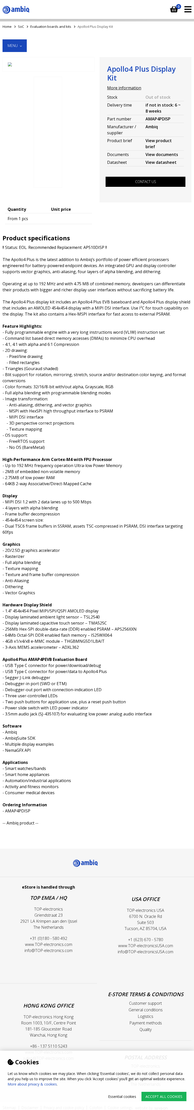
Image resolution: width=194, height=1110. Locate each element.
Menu (13, 45)
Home (7, 26)
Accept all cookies (164, 1096)
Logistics (145, 1016)
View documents (162, 154)
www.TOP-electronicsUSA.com (145, 945)
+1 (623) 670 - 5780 (145, 939)
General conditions (146, 1010)
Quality (145, 1029)
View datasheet (161, 162)
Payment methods (145, 1023)
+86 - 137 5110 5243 (48, 1046)
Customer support (145, 1003)
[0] (173, 6)
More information (124, 88)
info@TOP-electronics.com (48, 950)
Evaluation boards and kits (50, 26)
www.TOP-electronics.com (48, 944)
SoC (21, 26)
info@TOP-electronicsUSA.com (145, 951)
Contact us (145, 181)
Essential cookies (122, 1096)
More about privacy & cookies (32, 1084)
